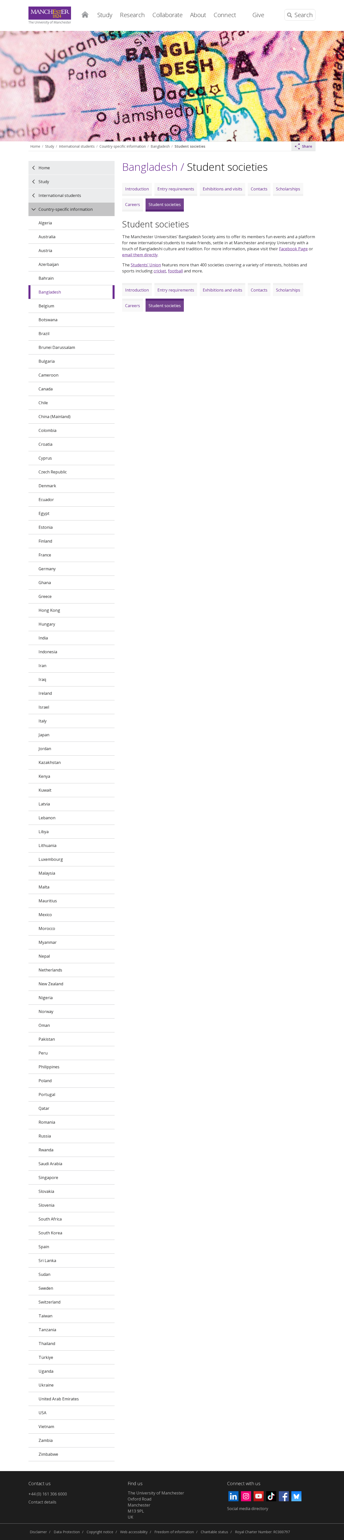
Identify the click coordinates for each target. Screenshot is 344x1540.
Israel (44, 707)
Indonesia (48, 652)
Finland (45, 541)
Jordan (45, 748)
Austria (45, 250)
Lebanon (47, 818)
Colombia (47, 430)
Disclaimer (38, 1531)
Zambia (46, 1440)
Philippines (49, 1067)
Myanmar (48, 942)
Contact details (42, 1502)
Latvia (44, 804)
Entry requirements (175, 189)
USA (42, 1412)
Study (49, 146)
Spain (44, 1246)
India (43, 638)
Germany (47, 569)
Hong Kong (49, 610)
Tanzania (47, 1329)
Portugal (47, 1094)
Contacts (259, 189)
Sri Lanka (47, 1260)
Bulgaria (47, 361)
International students (77, 146)
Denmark (47, 486)
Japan (44, 735)
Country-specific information (122, 146)
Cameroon (48, 375)
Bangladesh (160, 146)
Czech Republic (53, 472)
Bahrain (46, 278)
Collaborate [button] (167, 15)
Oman (44, 1025)
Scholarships (288, 189)
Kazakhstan (50, 762)
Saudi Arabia (50, 1163)
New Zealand (51, 984)
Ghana (45, 582)
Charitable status (214, 1531)
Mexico (45, 914)
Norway (46, 1011)
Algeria (45, 223)
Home (85, 14)
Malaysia (47, 873)
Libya (44, 831)
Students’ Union (146, 265)
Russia (45, 1136)
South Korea (50, 1233)
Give (258, 15)
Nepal (44, 956)
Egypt (44, 513)
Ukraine (46, 1385)
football (175, 271)
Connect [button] (225, 15)
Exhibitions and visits (222, 189)
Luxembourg (51, 859)
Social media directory (247, 1508)
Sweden (46, 1288)
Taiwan (45, 1316)
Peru (43, 1053)
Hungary (47, 624)
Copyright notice (100, 1531)
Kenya (44, 776)
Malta (44, 887)
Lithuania (47, 845)
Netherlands (50, 970)
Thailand (47, 1343)
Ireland (45, 693)
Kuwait (45, 790)
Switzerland (49, 1302)
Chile (43, 403)
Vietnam (46, 1426)
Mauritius (48, 901)
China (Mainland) (55, 416)
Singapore (48, 1177)
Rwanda (46, 1150)
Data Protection (67, 1531)
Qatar (44, 1108)
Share (307, 146)
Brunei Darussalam (57, 347)
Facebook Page (293, 249)
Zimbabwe (48, 1454)
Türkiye (46, 1357)
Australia (47, 236)
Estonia (46, 527)
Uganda (46, 1371)
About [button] (198, 15)
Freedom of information (174, 1531)
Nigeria (46, 997)
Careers (132, 204)
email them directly (140, 255)
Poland (45, 1080)
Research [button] (132, 15)
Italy (43, 721)
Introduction (137, 189)
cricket (160, 271)
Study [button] (104, 15)
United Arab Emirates (59, 1399)
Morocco (47, 928)
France (45, 555)
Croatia (45, 444)
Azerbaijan (49, 264)
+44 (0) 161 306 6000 (47, 1494)
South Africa (50, 1219)
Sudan (44, 1274)
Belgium (46, 306)
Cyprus (45, 458)
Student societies (190, 146)
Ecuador (46, 499)
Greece (45, 596)
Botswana (48, 319)
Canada (46, 389)
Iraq (42, 679)
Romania (47, 1122)
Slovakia (46, 1191)
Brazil (44, 333)
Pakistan (47, 1039)
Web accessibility (134, 1531)
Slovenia (46, 1205)
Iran (42, 665)
